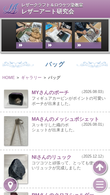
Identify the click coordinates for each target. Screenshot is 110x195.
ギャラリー (31, 77)
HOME (8, 77)
